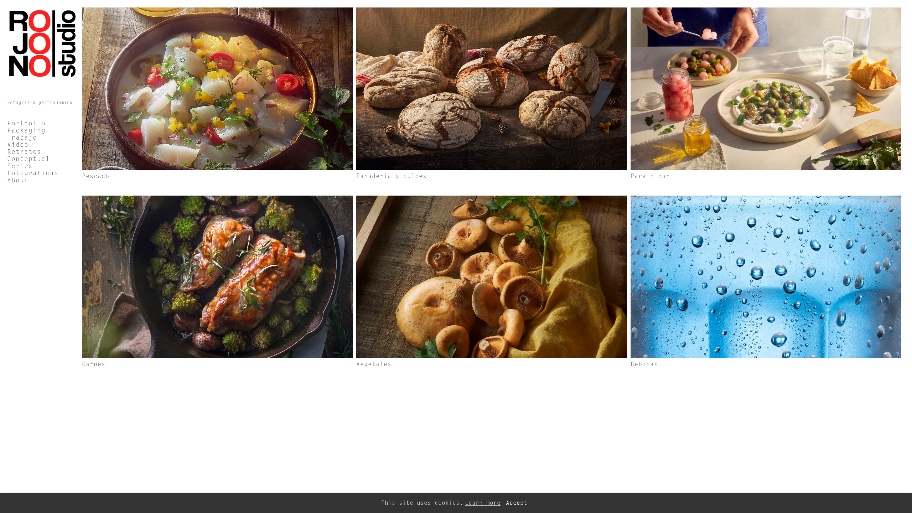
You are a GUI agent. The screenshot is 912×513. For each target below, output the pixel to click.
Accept (516, 503)
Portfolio (26, 123)
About (17, 180)
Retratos (24, 151)
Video (17, 144)
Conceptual (28, 158)
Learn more (483, 503)
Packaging (26, 130)
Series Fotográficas (32, 169)
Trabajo (22, 137)
